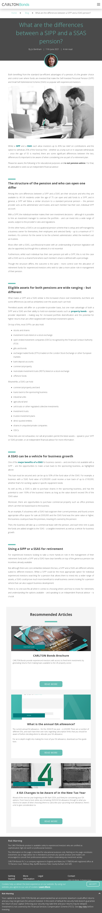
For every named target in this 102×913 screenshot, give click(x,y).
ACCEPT (93, 884)
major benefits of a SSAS (30, 462)
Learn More (44, 887)
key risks (83, 906)
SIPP (18, 146)
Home (14, 13)
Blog (27, 13)
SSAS (29, 146)
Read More (51, 684)
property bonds (79, 311)
